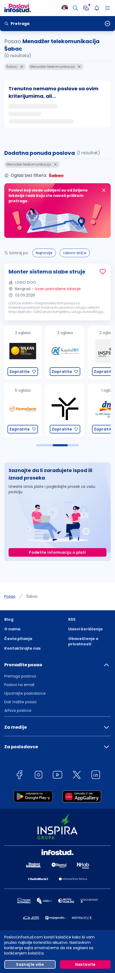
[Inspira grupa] (65, 353)
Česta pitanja (18, 638)
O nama (12, 629)
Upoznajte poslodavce (25, 693)
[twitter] (76, 775)
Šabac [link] (32, 596)
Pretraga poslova (20, 676)
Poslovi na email (19, 684)
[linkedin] (95, 775)
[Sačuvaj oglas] (102, 271)
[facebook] (19, 775)
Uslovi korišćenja (85, 629)
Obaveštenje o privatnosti (83, 641)
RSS (71, 619)
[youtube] (57, 775)
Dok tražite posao (20, 702)
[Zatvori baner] (103, 190)
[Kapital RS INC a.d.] (23, 353)
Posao (10, 596)
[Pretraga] (75, 8)
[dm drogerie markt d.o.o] (65, 410)
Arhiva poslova (17, 710)
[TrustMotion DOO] (23, 410)
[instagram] (38, 775)
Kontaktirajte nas (22, 648)
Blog (8, 619)
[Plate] (86, 8)
